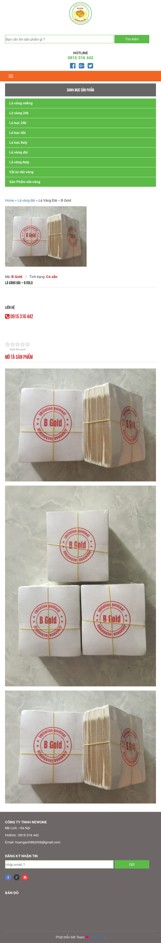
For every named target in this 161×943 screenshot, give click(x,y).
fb (8, 877)
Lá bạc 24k (17, 123)
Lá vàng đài (18, 152)
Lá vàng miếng (21, 103)
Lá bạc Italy (18, 142)
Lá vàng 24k (19, 113)
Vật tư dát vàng (21, 172)
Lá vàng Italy (19, 162)
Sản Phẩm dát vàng (24, 182)
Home (9, 200)
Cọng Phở (97, 937)
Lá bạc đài (17, 132)
